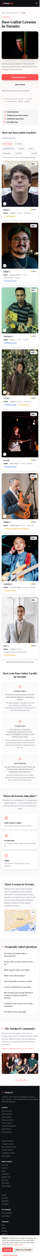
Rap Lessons (6, 1156)
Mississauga (6, 1186)
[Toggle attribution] (31, 917)
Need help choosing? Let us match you (15, 89)
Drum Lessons (7, 1123)
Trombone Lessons (8, 1153)
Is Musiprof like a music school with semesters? (16, 999)
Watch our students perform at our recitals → (18, 1043)
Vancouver (5, 1183)
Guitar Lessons (7, 1114)
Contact (4, 1234)
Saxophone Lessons (9, 1126)
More (19, 152)
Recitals (4, 1231)
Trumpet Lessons (8, 1144)
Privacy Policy (18, 1244)
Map (33, 152)
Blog (3, 1225)
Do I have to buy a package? (15, 1006)
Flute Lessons (6, 1132)
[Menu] (35, 3)
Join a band (19, 83)
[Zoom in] (31, 901)
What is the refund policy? (14, 968)
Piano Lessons (7, 1111)
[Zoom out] (31, 904)
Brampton (5, 1204)
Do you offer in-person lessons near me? (16, 955)
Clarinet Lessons (7, 1141)
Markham (5, 1201)
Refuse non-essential (23, 1250)
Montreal (5, 1165)
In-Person (8, 143)
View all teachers (21, 1074)
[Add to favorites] (4, 200)
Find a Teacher (7, 1213)
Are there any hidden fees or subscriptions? (15, 946)
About (4, 1228)
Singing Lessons (7, 1120)
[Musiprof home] (7, 3)
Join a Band (6, 1216)
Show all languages (30, 156)
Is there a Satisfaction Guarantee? (17, 982)
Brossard (5, 1180)
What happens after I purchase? (17, 962)
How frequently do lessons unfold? (15, 974)
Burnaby (5, 1198)
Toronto (4, 1168)
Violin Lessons (7, 1117)
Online (19, 143)
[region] (20, 909)
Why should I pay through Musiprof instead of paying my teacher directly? (16, 990)
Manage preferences (10, 1255)
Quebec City (6, 1177)
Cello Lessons (6, 1129)
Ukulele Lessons (7, 1150)
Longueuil (5, 1174)
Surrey (4, 1195)
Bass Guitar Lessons (13, 13)
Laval (3, 1171)
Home (3, 13)
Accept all (7, 1250)
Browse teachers (18, 76)
